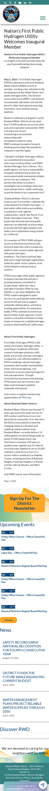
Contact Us (24, 772)
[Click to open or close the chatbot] (43, 785)
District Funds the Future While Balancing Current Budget (24, 677)
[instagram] (5, 3)
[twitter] (10, 3)
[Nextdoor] (30, 3)
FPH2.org (26, 397)
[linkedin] (25, 3)
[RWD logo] (11, 6)
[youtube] (20, 3)
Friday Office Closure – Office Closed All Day (23, 538)
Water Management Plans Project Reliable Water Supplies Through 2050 (24, 705)
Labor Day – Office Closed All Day (19, 552)
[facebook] (15, 3)
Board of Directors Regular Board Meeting (24, 565)
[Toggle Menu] (42, 18)
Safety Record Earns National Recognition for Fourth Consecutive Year (24, 648)
